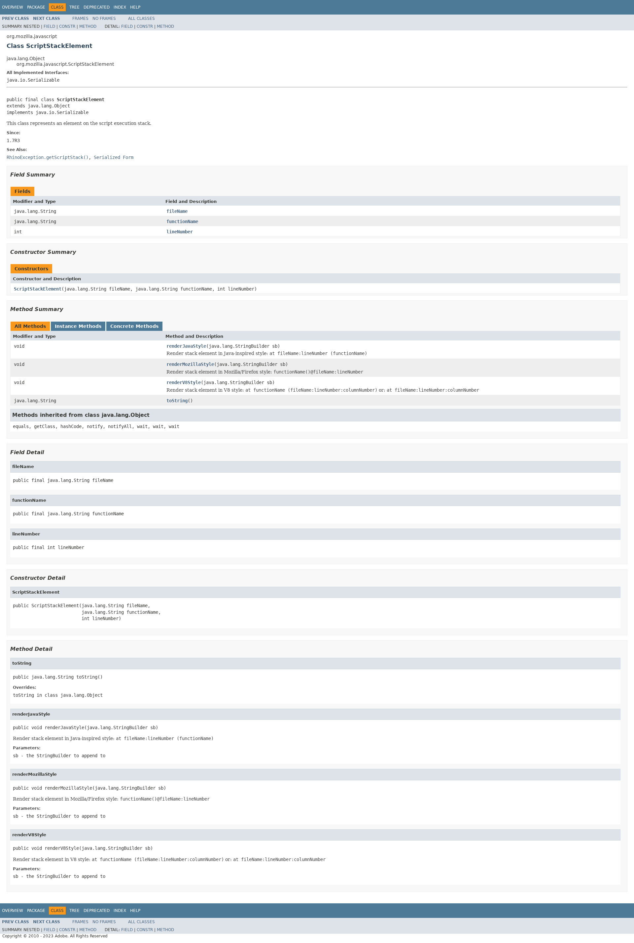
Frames (80, 18)
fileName (177, 211)
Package (36, 7)
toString (177, 400)
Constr (67, 26)
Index (120, 7)
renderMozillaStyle (190, 364)
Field (49, 26)
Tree (74, 7)
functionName (182, 221)
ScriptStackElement (37, 289)
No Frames (104, 18)
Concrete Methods (134, 326)
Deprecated (97, 7)
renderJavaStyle (186, 346)
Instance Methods (78, 326)
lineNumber (179, 231)
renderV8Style (183, 382)
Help (135, 7)
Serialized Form (113, 157)
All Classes (141, 18)
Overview (12, 7)
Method (87, 26)
